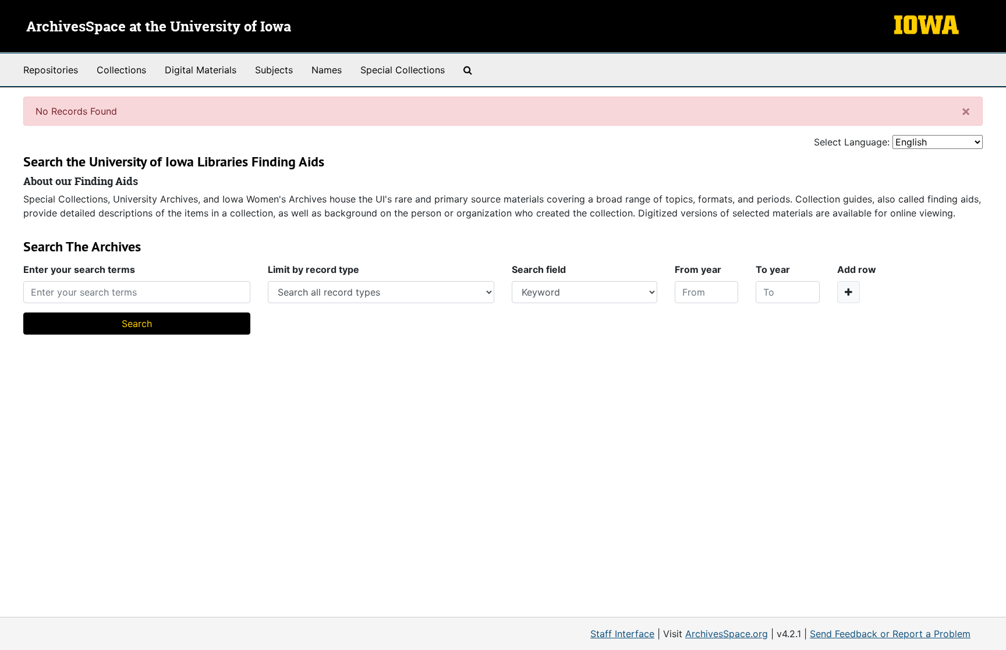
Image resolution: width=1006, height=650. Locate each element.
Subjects (274, 70)
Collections (121, 70)
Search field (539, 269)
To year (773, 269)
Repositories (50, 70)
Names (326, 70)
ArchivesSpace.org (726, 634)
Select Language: (852, 142)
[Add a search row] (848, 292)
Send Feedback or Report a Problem (890, 634)
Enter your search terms (79, 269)
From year (698, 269)
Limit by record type (313, 269)
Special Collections (402, 70)
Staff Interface (622, 634)
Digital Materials (200, 70)
